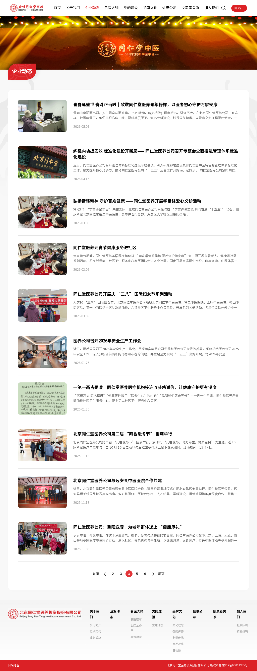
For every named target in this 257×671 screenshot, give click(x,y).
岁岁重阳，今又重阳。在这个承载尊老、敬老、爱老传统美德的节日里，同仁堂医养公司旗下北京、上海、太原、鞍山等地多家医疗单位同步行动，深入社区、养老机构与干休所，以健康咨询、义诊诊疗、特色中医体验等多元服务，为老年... (155, 538)
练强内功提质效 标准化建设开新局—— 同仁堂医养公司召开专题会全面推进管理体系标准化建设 (155, 154)
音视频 (176, 650)
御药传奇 (178, 631)
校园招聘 (242, 631)
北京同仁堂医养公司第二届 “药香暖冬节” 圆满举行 (122, 434)
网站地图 (13, 665)
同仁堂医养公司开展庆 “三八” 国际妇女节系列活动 (122, 294)
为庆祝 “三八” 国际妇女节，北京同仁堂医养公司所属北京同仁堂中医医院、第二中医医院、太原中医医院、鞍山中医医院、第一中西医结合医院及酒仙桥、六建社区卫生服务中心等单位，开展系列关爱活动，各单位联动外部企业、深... (156, 305)
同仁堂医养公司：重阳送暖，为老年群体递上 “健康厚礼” (128, 527)
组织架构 (95, 631)
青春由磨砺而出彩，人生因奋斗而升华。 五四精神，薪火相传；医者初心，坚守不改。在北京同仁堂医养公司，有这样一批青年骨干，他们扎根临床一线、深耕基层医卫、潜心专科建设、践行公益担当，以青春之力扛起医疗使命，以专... (155, 116)
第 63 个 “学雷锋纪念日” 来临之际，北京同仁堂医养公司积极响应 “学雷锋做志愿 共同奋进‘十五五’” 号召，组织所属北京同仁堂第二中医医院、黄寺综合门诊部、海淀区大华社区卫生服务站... (156, 212)
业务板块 (95, 637)
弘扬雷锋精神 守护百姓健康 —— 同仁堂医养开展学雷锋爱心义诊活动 (137, 201)
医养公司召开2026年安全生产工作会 (107, 341)
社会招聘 (242, 625)
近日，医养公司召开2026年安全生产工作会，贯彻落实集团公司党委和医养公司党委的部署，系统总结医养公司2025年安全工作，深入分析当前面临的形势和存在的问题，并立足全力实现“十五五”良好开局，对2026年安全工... (156, 351)
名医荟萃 (136, 619)
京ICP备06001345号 (235, 665)
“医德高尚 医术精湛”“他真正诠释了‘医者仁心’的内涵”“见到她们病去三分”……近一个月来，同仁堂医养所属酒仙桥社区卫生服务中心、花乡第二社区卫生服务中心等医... (156, 398)
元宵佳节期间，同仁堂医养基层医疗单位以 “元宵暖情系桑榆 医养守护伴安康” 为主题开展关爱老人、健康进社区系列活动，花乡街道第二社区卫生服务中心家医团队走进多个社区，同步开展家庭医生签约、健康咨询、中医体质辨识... (155, 259)
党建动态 (157, 625)
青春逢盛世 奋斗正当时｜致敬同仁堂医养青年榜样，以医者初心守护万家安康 (145, 104)
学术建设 (136, 637)
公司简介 (95, 625)
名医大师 (137, 611)
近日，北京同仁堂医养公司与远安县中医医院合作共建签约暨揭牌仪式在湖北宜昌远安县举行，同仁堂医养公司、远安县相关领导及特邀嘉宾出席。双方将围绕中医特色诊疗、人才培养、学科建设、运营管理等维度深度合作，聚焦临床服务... (155, 492)
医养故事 (178, 644)
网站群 (237, 9)
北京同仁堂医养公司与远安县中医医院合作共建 (117, 480)
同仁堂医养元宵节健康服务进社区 (105, 247)
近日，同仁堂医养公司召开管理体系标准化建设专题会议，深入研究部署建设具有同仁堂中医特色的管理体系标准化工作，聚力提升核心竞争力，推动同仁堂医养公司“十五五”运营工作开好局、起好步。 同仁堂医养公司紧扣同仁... (155, 168)
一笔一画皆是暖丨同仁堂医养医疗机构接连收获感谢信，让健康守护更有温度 (145, 387)
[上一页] (104, 573)
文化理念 (178, 625)
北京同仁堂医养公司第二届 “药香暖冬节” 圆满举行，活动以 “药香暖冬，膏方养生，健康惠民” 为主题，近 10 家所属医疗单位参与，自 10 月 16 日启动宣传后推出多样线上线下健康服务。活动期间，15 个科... (154, 445)
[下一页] (153, 573)
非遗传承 (178, 637)
